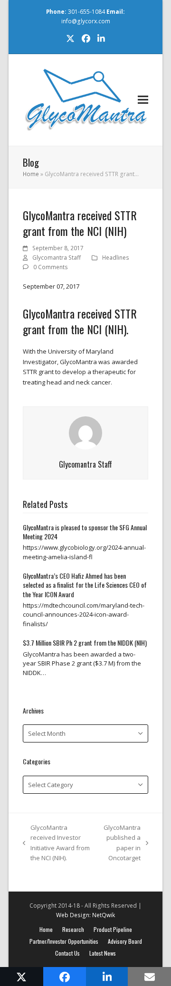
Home (31, 174)
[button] (143, 100)
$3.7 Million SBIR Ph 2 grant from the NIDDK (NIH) (85, 643)
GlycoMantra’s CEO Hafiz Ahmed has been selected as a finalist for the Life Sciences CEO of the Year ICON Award (85, 585)
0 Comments (50, 267)
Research (73, 929)
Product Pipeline (113, 929)
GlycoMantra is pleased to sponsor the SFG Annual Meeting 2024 (85, 531)
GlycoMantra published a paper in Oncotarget (120, 842)
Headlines (115, 258)
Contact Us (67, 953)
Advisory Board (125, 941)
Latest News (102, 953)
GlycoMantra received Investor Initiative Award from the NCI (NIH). (56, 842)
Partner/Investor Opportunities (63, 941)
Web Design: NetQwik (85, 915)
